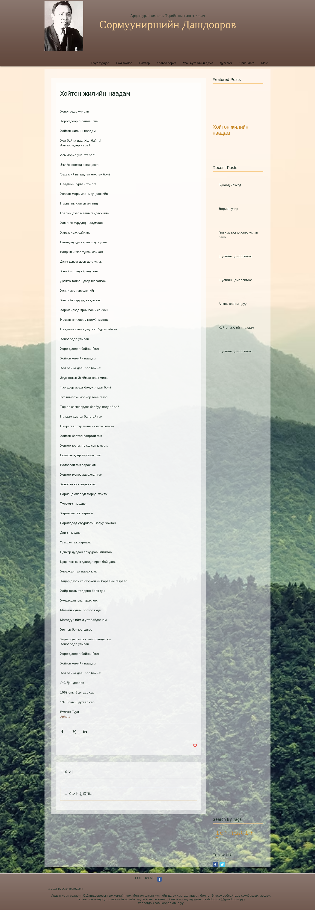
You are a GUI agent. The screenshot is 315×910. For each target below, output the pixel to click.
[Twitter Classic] (222, 864)
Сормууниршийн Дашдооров (167, 24)
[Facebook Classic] (215, 864)
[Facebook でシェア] (62, 731)
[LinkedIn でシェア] (85, 731)
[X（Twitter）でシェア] (73, 731)
